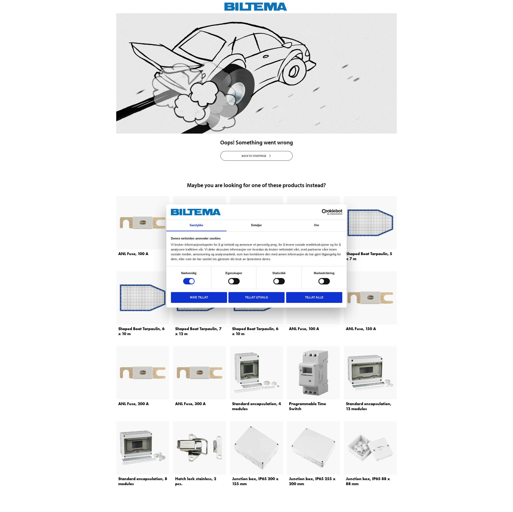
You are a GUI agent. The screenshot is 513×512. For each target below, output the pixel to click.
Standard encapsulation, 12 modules (368, 406)
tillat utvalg (256, 297)
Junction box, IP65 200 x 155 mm (255, 481)
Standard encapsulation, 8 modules (142, 481)
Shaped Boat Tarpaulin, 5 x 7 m (369, 256)
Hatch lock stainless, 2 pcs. (195, 481)
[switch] (234, 281)
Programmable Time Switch (307, 406)
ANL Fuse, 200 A (133, 403)
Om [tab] (316, 225)
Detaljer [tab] (256, 225)
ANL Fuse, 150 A (361, 328)
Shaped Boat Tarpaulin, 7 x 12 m (198, 331)
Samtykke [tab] (196, 225)
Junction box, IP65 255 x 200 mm (312, 481)
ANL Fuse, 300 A (190, 403)
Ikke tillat (199, 297)
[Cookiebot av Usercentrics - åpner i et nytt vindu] (324, 212)
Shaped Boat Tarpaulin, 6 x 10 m (141, 331)
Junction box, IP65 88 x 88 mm (368, 481)
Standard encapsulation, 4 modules (256, 406)
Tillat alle (314, 297)
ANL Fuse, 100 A (133, 253)
